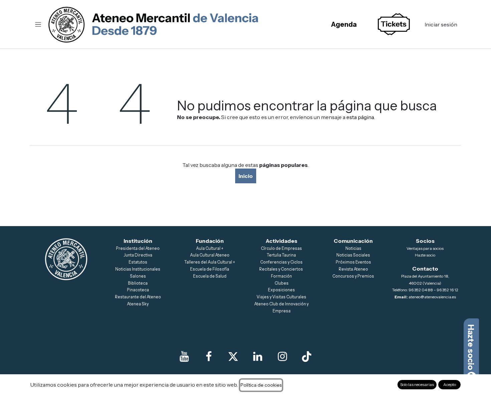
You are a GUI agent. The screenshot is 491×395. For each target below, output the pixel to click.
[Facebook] (208, 356)
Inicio (245, 176)
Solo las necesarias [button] (417, 384)
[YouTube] (184, 356)
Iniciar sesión (441, 24)
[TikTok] (306, 356)
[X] (233, 356)
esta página (360, 117)
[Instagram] (282, 356)
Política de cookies (261, 385)
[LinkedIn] (258, 356)
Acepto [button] (449, 384)
